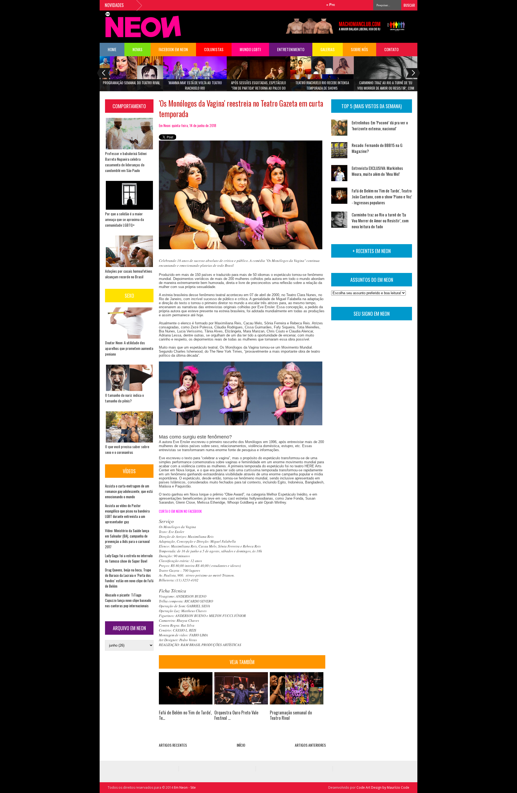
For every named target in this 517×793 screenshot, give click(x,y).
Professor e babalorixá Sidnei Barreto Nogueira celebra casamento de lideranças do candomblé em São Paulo (125, 161)
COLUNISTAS (213, 49)
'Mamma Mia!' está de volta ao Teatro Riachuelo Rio (195, 85)
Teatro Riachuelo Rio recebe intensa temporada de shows (322, 85)
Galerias (327, 49)
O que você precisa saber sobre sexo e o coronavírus (127, 449)
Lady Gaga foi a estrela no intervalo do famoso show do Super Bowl (129, 558)
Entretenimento (290, 49)
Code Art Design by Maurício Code (383, 787)
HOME (112, 49)
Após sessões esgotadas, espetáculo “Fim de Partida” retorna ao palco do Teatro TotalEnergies (258, 87)
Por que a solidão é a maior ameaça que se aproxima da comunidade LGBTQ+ (124, 219)
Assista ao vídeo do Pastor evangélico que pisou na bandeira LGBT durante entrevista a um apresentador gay (127, 513)
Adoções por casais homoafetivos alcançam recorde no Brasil (128, 273)
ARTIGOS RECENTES (173, 745)
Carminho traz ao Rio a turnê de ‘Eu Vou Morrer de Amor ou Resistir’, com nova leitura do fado (385, 87)
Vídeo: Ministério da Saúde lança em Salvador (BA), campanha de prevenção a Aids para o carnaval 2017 (127, 538)
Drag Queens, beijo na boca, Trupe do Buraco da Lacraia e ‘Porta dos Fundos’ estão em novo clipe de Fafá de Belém (129, 578)
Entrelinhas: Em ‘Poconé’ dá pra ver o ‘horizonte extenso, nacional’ (380, 125)
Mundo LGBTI (250, 49)
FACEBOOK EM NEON (173, 49)
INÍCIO (241, 745)
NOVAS (137, 49)
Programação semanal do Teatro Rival (131, 82)
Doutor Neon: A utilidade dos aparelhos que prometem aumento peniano (129, 348)
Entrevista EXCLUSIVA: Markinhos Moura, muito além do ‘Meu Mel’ (377, 171)
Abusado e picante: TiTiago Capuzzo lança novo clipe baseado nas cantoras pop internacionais (128, 600)
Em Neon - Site (185, 787)
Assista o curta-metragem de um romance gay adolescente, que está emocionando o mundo (129, 491)
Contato (391, 49)
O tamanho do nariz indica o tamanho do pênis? (124, 397)
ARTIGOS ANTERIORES (310, 745)
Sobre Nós (359, 49)
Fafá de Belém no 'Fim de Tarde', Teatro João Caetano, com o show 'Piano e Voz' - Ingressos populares (382, 196)
